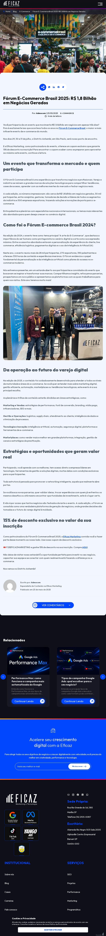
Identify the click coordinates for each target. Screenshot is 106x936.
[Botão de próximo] (103, 677)
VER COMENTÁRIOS (53, 605)
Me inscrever (77, 766)
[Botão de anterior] (3, 677)
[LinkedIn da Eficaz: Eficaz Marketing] (82, 795)
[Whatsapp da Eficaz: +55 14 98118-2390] (87, 795)
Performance (18, 651)
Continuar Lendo (23, 701)
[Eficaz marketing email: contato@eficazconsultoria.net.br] (68, 795)
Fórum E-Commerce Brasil (72, 128)
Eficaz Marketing (72, 536)
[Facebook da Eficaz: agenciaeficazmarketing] (78, 795)
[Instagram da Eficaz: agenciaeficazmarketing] (73, 795)
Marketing (66, 651)
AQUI (85, 547)
